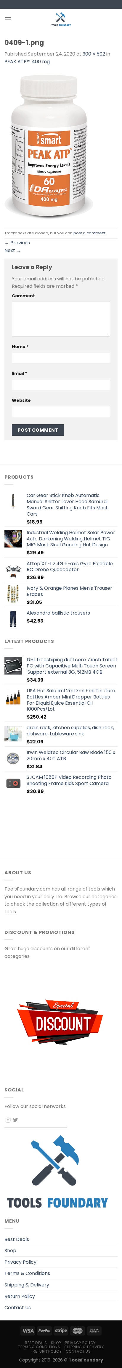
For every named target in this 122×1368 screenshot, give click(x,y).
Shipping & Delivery (26, 1284)
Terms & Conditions (27, 1273)
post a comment (89, 232)
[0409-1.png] (48, 146)
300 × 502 (94, 54)
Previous (17, 242)
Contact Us (17, 1307)
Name (20, 347)
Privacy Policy (20, 1262)
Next (12, 250)
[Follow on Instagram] (8, 1120)
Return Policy (19, 1296)
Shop (10, 1250)
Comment (23, 296)
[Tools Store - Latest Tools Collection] (61, 19)
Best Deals (16, 1239)
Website (21, 400)
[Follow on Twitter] (15, 1120)
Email (19, 373)
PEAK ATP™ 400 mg (27, 61)
